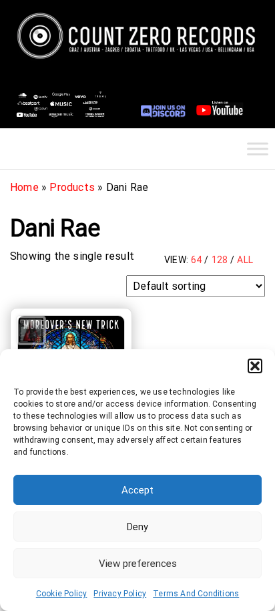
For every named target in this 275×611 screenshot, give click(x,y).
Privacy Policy (119, 593)
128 (220, 259)
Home (24, 187)
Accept (137, 490)
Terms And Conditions (196, 593)
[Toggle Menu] (257, 148)
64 (196, 259)
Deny (137, 527)
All (245, 259)
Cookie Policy (61, 593)
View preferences (138, 564)
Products (72, 187)
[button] (255, 366)
